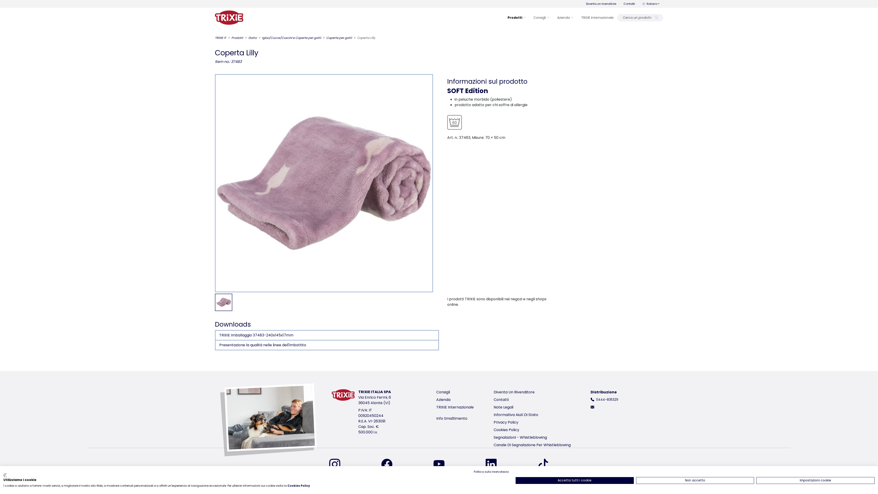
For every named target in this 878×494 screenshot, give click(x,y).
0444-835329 (607, 399)
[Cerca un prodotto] (656, 17)
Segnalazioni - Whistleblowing (520, 437)
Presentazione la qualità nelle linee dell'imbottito (262, 345)
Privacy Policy (506, 422)
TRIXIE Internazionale (597, 17)
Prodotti (515, 17)
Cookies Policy (506, 429)
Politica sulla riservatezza (491, 472)
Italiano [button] (652, 4)
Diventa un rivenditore (601, 4)
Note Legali (503, 407)
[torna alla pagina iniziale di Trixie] (229, 18)
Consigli (539, 17)
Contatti (629, 4)
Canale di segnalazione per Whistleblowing (532, 445)
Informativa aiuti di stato (516, 414)
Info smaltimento (451, 418)
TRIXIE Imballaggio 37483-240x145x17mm (256, 335)
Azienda (563, 17)
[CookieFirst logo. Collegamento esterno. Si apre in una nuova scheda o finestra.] (5, 475)
